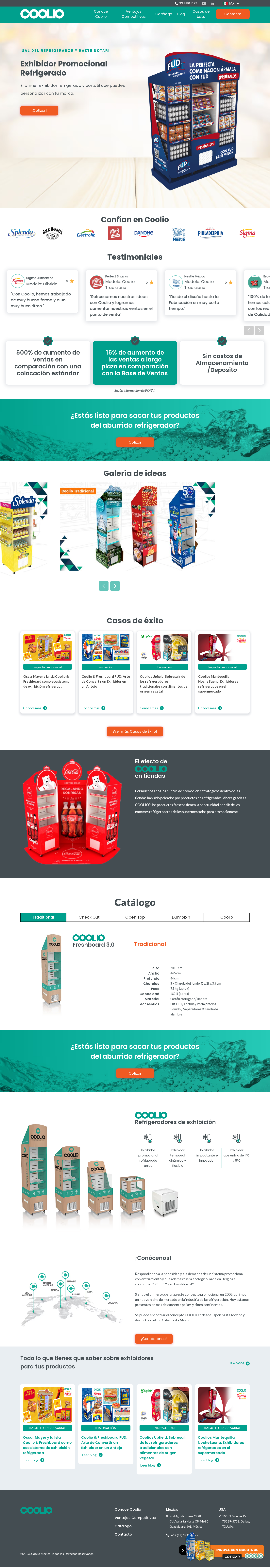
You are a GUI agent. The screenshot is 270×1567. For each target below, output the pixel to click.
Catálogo (163, 13)
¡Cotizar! (39, 110)
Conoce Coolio (101, 14)
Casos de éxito (201, 14)
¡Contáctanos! (154, 1338)
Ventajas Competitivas (134, 14)
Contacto (232, 13)
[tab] (43, 917)
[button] (231, 3)
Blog (181, 13)
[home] (42, 14)
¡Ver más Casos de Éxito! (135, 731)
